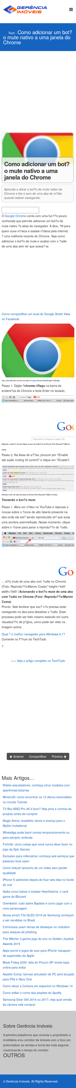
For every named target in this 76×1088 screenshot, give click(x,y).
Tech (11, 33)
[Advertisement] (38, 91)
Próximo (58, 756)
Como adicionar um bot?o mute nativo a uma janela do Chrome (37, 37)
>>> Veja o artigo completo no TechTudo (38, 661)
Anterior (18, 756)
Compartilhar (37, 756)
